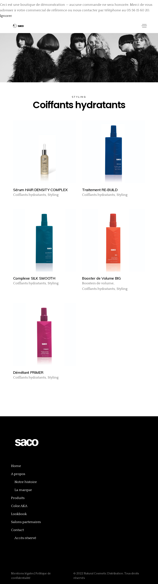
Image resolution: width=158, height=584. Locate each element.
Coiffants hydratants (29, 195)
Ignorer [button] (6, 16)
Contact (17, 530)
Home (16, 466)
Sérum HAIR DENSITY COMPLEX (40, 189)
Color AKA (19, 506)
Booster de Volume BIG (101, 278)
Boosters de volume (98, 283)
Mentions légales (22, 573)
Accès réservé (25, 538)
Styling (53, 195)
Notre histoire (26, 482)
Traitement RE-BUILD (99, 189)
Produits (17, 498)
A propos (18, 474)
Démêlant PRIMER (28, 372)
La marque (23, 490)
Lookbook (19, 514)
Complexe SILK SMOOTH (34, 278)
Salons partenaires (26, 522)
